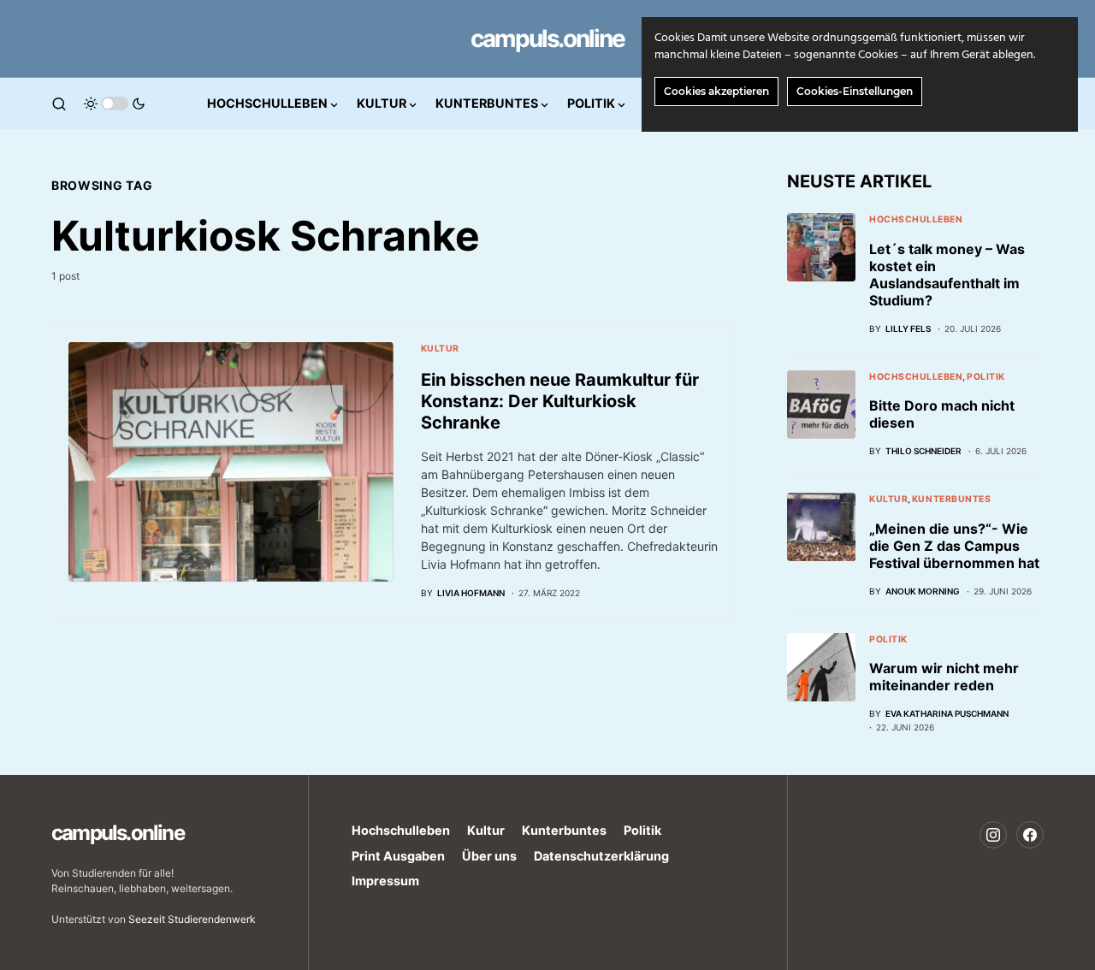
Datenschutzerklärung (601, 856)
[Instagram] (993, 835)
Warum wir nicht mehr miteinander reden (944, 676)
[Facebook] (1030, 835)
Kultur (440, 348)
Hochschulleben (915, 219)
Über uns (489, 856)
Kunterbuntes (951, 499)
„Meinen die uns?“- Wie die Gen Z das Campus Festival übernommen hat (954, 545)
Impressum (385, 880)
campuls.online (547, 38)
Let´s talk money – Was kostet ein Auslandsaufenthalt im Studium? (947, 274)
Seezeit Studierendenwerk (192, 919)
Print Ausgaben (398, 856)
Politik (986, 376)
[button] (59, 103)
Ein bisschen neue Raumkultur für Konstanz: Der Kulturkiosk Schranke (560, 401)
